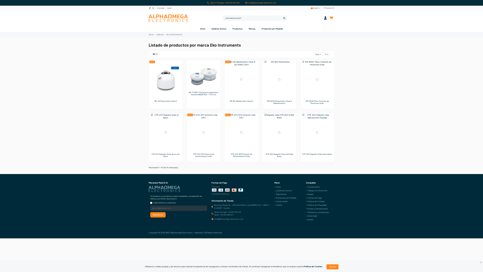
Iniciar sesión (282, 201)
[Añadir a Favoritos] (180, 65)
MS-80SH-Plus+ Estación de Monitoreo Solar (317, 102)
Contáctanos (313, 187)
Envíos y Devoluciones (317, 209)
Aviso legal (161, 8)
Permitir (332, 267)
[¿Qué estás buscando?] (284, 18)
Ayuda (169, 8)
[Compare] (180, 69)
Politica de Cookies (316, 201)
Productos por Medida (286, 198)
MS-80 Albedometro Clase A (241, 101)
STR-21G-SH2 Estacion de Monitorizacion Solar (241, 155)
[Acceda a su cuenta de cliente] (325, 18)
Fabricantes (281, 194)
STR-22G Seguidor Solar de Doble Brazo (279, 155)
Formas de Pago (314, 198)
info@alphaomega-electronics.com (262, 3)
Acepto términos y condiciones (164, 203)
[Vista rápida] (180, 74)
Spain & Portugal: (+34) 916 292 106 (224, 3)
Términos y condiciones (318, 212)
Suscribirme (158, 215)
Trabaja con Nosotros (317, 190)
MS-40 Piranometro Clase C (165, 101)
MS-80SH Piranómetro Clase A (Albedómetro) (279, 102)
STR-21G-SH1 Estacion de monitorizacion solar (203, 155)
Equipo (310, 194)
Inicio (278, 187)
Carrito (279, 205)
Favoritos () (329, 8)
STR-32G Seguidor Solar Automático (317, 154)
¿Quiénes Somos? (284, 190)
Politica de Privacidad (316, 205)
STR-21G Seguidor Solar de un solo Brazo (166, 155)
